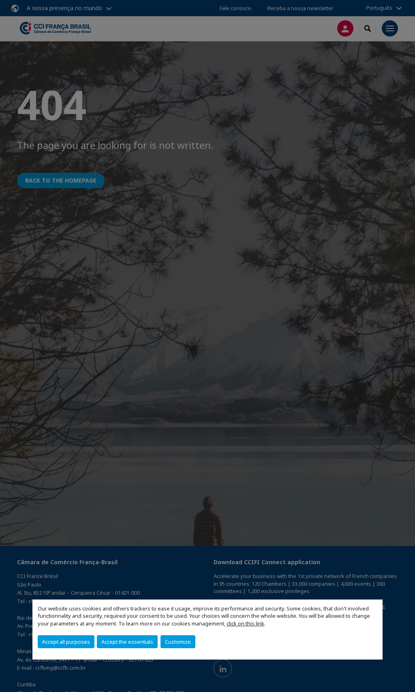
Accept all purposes (66, 641)
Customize (178, 641)
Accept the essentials (127, 641)
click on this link (245, 623)
